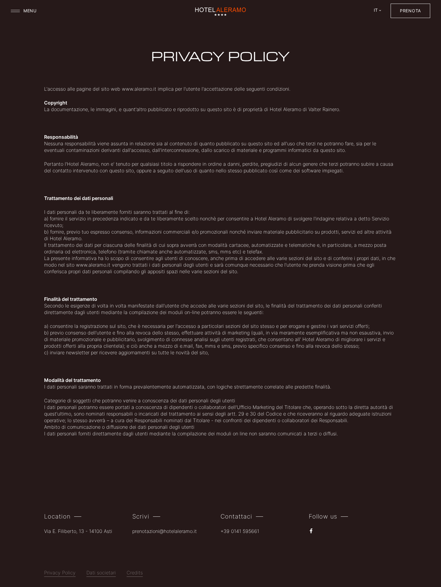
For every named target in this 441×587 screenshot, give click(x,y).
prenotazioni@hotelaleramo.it (164, 531)
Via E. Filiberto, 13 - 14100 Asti (78, 531)
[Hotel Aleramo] (220, 12)
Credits (135, 573)
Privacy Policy (60, 573)
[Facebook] (311, 531)
